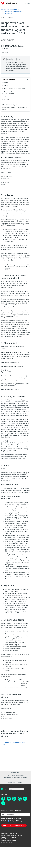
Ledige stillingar (15, 772)
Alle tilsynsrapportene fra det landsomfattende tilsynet (14, 108)
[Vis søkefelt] (25, 3)
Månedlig (19, 821)
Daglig (4, 821)
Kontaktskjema (5, 839)
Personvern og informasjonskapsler (15, 777)
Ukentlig (12, 821)
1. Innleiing (5, 85)
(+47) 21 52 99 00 (11, 837)
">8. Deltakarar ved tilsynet (9, 105)
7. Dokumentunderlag (8, 102)
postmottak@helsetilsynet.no (9, 840)
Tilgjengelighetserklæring (15, 775)
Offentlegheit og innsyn (15, 782)
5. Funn (4, 96)
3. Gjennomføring (7, 91)
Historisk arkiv (15, 780)
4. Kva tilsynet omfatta (8, 93)
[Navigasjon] (28, 3)
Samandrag (5, 82)
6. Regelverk (5, 99)
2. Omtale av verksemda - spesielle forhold (13, 88)
